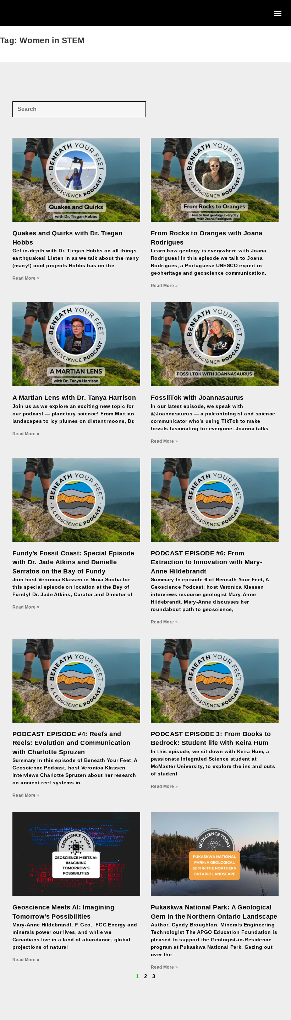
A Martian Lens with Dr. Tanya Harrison (74, 397)
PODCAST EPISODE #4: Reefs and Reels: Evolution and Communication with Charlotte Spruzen (71, 742)
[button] (278, 13)
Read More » (25, 278)
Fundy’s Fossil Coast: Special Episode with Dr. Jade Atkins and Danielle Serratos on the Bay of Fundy (73, 562)
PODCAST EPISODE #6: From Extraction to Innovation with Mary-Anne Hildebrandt (206, 562)
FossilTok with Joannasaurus (197, 397)
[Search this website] (79, 109)
